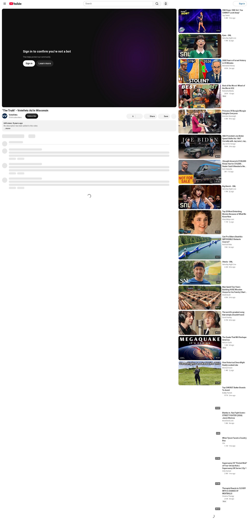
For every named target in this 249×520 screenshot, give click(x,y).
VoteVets (13, 115)
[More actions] (173, 116)
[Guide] (4, 3)
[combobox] (118, 3)
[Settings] (229, 3)
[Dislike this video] (139, 116)
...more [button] (7, 128)
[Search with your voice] (165, 3)
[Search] (157, 3)
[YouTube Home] (15, 3)
